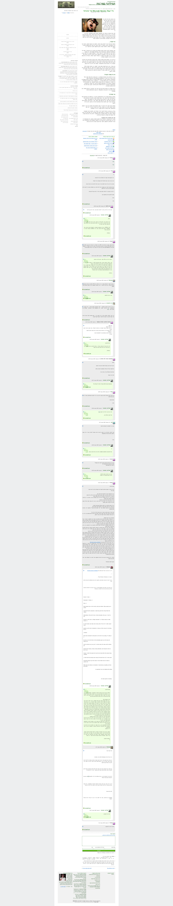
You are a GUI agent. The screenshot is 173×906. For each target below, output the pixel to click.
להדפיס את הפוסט (109, 149)
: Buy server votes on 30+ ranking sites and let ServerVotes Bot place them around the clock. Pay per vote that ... (68, 63)
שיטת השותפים (97, 880)
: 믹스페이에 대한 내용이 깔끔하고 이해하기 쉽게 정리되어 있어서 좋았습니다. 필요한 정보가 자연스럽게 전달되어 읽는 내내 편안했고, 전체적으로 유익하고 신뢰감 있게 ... (67, 78)
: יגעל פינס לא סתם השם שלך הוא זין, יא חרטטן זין (68, 82)
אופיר (111, 391)
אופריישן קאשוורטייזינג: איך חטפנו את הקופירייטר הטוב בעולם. (68, 99)
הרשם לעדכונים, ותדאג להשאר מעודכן (106, 138)
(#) (82, 161)
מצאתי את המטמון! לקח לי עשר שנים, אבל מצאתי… (68, 96)
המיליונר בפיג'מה (106, 3)
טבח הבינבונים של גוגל (68, 51)
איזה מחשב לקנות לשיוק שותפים (94, 874)
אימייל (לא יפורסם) (99, 847)
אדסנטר (94, 133)
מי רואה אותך (97, 884)
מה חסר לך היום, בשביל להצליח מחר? (70, 110)
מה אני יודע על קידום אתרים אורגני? (67, 41)
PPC (101, 133)
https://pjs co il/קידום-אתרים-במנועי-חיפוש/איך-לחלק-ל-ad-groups (94, 886)
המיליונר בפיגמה (104, 214)
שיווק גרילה (66, 122)
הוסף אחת (92, 155)
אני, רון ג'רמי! (75, 90)
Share (114, 129)
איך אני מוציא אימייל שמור (95, 878)
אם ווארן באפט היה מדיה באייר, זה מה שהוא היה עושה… (68, 93)
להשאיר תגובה (110, 152)
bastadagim (98, 881)
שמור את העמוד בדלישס (108, 143)
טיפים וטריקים (65, 114)
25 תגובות (93, 12)
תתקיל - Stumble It (109, 146)
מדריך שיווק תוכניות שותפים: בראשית (67, 44)
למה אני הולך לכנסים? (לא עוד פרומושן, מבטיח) (68, 101)
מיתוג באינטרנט (65, 117)
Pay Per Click (98, 133)
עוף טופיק (66, 118)
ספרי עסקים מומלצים (74, 118)
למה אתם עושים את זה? (87, 868)
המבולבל (110, 280)
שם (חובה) (113, 847)
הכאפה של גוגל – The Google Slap (90, 143)
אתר (92, 847)
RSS (68, 12)
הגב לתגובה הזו (87, 167)
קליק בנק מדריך (97, 877)
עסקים (76, 119)
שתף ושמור (111, 151)
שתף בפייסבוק (110, 139)
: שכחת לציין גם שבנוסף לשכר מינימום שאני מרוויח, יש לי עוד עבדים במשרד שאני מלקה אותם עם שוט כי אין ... (79, 881)
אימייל (64, 12)
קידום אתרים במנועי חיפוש (107, 8)
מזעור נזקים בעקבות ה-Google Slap (90, 145)
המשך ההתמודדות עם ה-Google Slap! (90, 141)
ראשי (114, 8)
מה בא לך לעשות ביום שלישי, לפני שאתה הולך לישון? (67, 48)
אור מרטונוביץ (109, 303)
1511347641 (97, 888)
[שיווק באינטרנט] (66, 4)
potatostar (98, 875)
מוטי (111, 422)
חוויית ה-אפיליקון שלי (110, 868)
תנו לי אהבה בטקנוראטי (108, 141)
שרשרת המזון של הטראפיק (72, 107)
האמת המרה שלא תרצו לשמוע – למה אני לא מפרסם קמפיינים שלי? (68, 55)
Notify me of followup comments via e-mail (105, 852)
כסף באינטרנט (65, 115)
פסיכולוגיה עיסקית (65, 119)
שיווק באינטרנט (65, 121)
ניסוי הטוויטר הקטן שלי (73, 105)
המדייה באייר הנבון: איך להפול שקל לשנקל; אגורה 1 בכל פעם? (68, 88)
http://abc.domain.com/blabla (95, 542)
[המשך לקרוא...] (63, 886)
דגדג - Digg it (110, 144)
